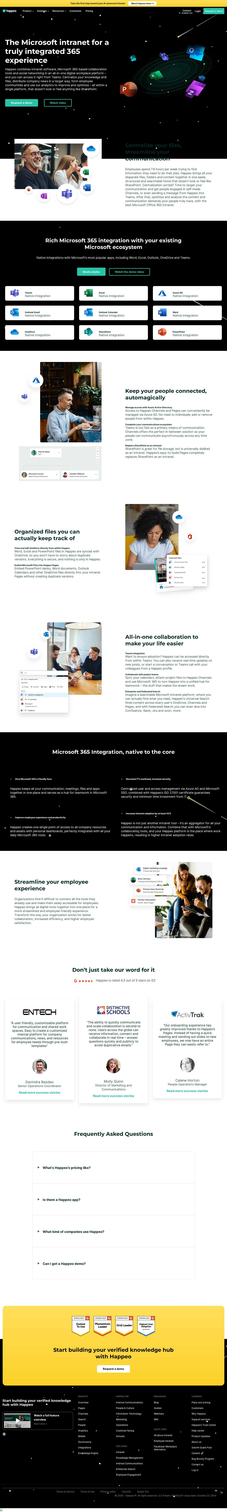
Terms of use (87, 1491)
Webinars (159, 1413)
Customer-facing (125, 1430)
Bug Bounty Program (203, 1458)
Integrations (84, 1447)
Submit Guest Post (202, 1447)
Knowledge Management (129, 1457)
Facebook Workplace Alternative (165, 1448)
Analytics (83, 1430)
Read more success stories (39, 1093)
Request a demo (214, 11)
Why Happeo (199, 1413)
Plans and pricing (201, 1402)
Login (198, 11)
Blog (156, 1402)
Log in (195, 1470)
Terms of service (65, 1491)
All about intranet (163, 1435)
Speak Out (143, 1491)
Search (82, 1419)
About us (196, 1441)
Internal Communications (129, 1402)
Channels (83, 1413)
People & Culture (125, 1408)
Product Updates (201, 1436)
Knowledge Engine (88, 1453)
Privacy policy (108, 1491)
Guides (157, 1408)
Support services (201, 1419)
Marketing (121, 1419)
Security (126, 1491)
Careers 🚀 (198, 1453)
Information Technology (129, 1413)
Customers (197, 1408)
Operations (122, 1424)
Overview (83, 1402)
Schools (120, 1436)
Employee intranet (163, 1440)
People (82, 1424)
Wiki (156, 1419)
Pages (81, 1408)
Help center (198, 1430)
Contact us (197, 1464)
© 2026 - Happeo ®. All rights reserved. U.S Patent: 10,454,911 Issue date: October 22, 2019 (165, 1495)
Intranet (120, 1452)
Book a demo (91, 271)
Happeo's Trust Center (204, 1424)
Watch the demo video (129, 271)
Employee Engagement (128, 1474)
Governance (84, 1441)
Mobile (81, 1436)
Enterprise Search (125, 1469)
